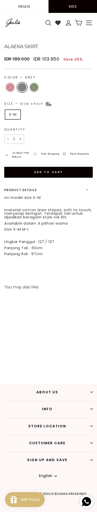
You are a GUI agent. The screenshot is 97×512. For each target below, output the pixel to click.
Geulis (24, 6)
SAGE (34, 87)
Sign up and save (47, 459)
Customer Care (47, 443)
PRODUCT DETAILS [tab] (20, 190)
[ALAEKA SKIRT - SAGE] (17, 366)
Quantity (14, 130)
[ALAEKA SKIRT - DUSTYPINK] (5, 366)
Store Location (47, 426)
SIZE (24, 104)
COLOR (20, 77)
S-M (13, 114)
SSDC (57, 509)
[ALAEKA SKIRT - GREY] (11, 366)
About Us (47, 392)
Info (47, 409)
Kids (73, 6)
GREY (22, 87)
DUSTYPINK (10, 87)
